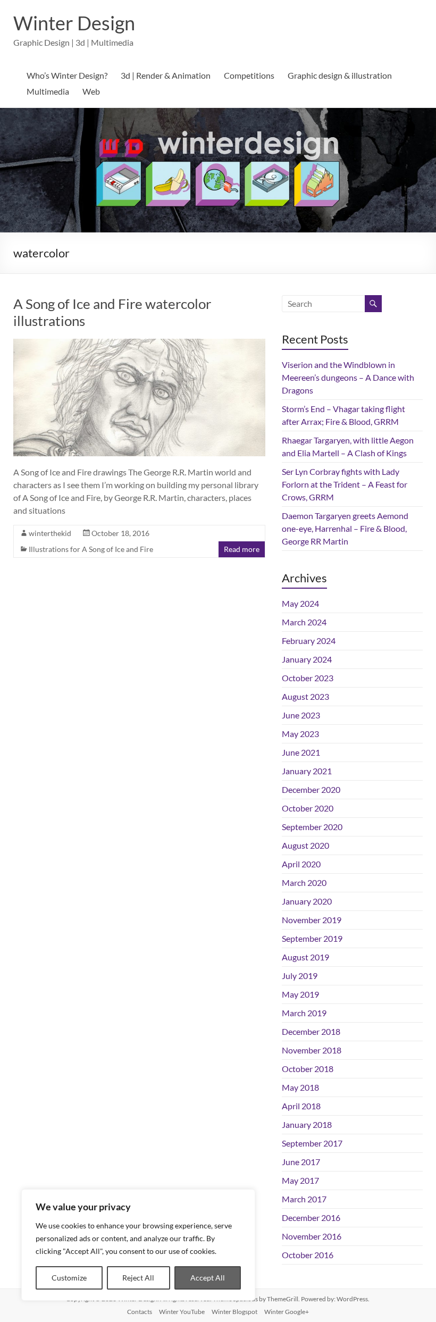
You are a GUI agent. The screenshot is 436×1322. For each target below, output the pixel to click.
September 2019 (312, 938)
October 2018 (307, 1069)
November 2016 (311, 1236)
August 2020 (305, 845)
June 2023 (301, 715)
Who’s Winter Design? (67, 75)
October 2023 (307, 678)
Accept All (207, 1277)
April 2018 (301, 1106)
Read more (241, 549)
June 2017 (301, 1162)
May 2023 (300, 734)
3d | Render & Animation (166, 75)
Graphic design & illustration (340, 75)
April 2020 (301, 864)
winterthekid (50, 533)
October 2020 (307, 808)
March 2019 (304, 1013)
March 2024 (304, 622)
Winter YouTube (182, 1312)
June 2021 (301, 752)
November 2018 (311, 1050)
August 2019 (305, 957)
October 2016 (307, 1255)
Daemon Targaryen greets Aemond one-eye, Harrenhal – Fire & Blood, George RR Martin (345, 528)
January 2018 (307, 1124)
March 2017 (304, 1199)
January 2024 (307, 659)
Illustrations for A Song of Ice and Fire (91, 549)
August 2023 (305, 696)
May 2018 (300, 1087)
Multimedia (48, 91)
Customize (69, 1277)
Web (91, 91)
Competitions (249, 75)
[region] (138, 1245)
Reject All (138, 1277)
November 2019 (311, 920)
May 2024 (300, 603)
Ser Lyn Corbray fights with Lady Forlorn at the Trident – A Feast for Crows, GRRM (344, 484)
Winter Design (74, 23)
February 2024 (309, 640)
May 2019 (300, 994)
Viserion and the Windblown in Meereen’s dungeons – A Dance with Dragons (348, 377)
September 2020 (312, 827)
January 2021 (307, 771)
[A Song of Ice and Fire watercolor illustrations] (139, 344)
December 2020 (311, 789)
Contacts (139, 1312)
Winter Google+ (286, 1312)
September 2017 (312, 1143)
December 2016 (311, 1217)
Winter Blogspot (234, 1312)
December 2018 (311, 1031)
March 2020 (304, 882)
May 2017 (300, 1180)
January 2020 (307, 901)
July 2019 (299, 975)
